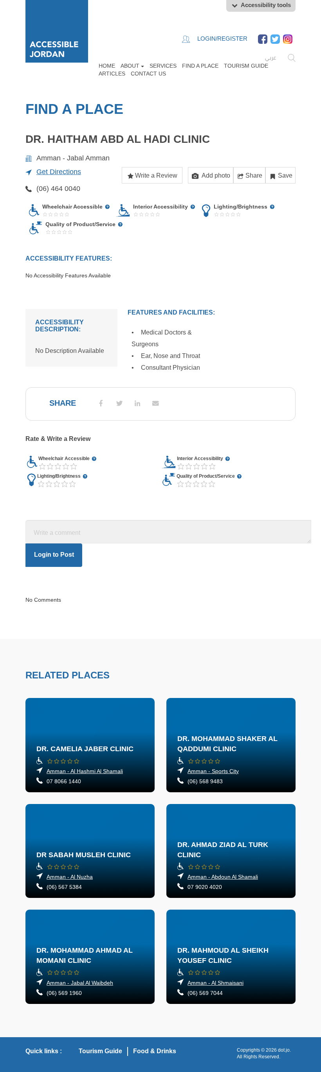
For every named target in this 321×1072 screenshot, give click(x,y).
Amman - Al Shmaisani (215, 983)
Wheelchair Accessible (64, 458)
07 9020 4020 (205, 887)
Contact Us (148, 73)
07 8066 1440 (64, 781)
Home (107, 66)
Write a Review (156, 175)
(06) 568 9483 (205, 781)
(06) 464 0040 (58, 188)
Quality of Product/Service (206, 476)
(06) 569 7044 (205, 993)
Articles (112, 73)
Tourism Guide (246, 66)
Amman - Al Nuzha (70, 877)
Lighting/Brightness (59, 476)
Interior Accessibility (200, 458)
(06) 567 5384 (64, 887)
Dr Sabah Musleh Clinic (83, 855)
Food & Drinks (154, 1051)
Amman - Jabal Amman (73, 158)
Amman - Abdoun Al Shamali (223, 877)
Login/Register (221, 38)
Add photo (215, 175)
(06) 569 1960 (64, 993)
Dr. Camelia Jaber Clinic (84, 749)
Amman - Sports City (213, 771)
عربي (270, 57)
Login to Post (54, 554)
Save (285, 175)
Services (163, 66)
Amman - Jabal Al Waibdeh (80, 983)
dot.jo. (284, 1050)
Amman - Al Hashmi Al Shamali (85, 771)
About (131, 66)
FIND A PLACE (200, 66)
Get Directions (58, 172)
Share (253, 175)
